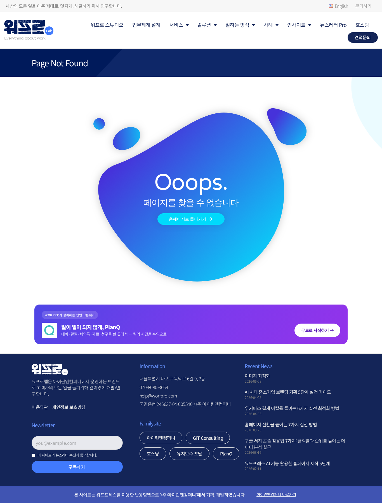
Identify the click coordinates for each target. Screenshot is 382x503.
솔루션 (204, 24)
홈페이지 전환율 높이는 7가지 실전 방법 (281, 424)
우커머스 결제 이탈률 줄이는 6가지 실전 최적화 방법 (292, 408)
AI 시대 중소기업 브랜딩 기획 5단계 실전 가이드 (288, 392)
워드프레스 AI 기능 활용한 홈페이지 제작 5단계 (287, 463)
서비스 (176, 24)
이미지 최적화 (257, 375)
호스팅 (362, 24)
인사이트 (296, 24)
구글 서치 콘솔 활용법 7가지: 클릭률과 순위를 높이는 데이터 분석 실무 (295, 443)
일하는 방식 (237, 24)
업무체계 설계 (146, 24)
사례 (268, 24)
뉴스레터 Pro (333, 24)
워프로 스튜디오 (107, 24)
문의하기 (363, 6)
